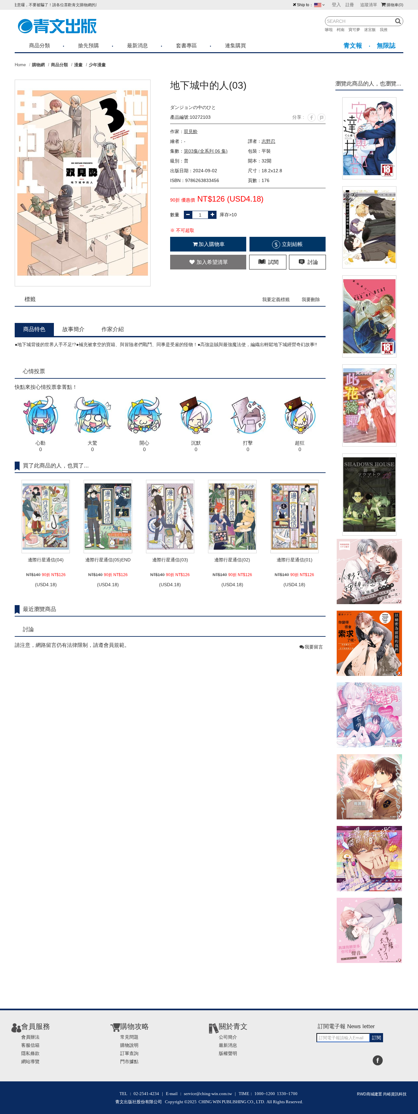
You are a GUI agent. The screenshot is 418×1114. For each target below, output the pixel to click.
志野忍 (268, 141)
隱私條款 (30, 1053)
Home (20, 64)
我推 (386, 30)
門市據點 (129, 1061)
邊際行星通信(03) (170, 559)
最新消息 (137, 45)
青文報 (353, 45)
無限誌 (386, 45)
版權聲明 (228, 1053)
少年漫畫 (97, 64)
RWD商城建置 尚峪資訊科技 (382, 1094)
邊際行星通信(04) (46, 559)
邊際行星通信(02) (232, 559)
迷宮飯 (372, 30)
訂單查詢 (129, 1053)
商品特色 (34, 329)
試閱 (273, 262)
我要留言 (314, 646)
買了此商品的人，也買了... (56, 466)
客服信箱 (30, 1045)
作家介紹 (113, 329)
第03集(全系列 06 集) (206, 151)
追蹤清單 (368, 4)
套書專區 (186, 45)
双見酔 (191, 131)
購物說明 (129, 1045)
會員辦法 (30, 1037)
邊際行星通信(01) (295, 559)
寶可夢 (356, 30)
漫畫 (78, 64)
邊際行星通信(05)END (108, 559)
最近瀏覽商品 (39, 609)
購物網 (38, 64)
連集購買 (235, 45)
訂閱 (376, 1037)
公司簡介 (228, 1037)
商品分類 (39, 45)
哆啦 (331, 30)
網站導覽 (30, 1061)
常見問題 (129, 1037)
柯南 (342, 30)
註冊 (350, 4)
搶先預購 (88, 45)
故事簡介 (73, 329)
